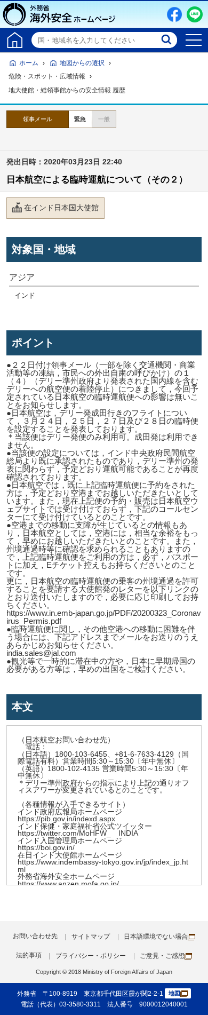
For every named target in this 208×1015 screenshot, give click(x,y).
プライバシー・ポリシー (90, 956)
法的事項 (29, 955)
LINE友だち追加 (195, 14)
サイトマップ (90, 936)
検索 (167, 40)
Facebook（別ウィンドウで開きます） (174, 14)
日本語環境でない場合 (156, 936)
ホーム (28, 63)
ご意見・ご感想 (162, 956)
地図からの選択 (82, 63)
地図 (174, 993)
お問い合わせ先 (35, 936)
